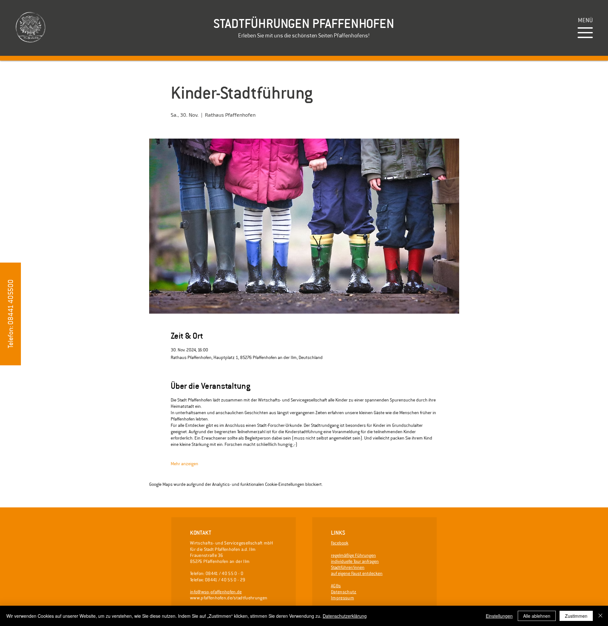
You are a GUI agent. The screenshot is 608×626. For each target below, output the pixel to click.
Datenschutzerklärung (345, 616)
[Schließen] (600, 616)
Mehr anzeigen (184, 463)
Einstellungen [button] (499, 616)
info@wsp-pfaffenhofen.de (216, 592)
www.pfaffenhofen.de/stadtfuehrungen (228, 598)
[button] (585, 20)
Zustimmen (576, 616)
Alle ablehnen (536, 616)
